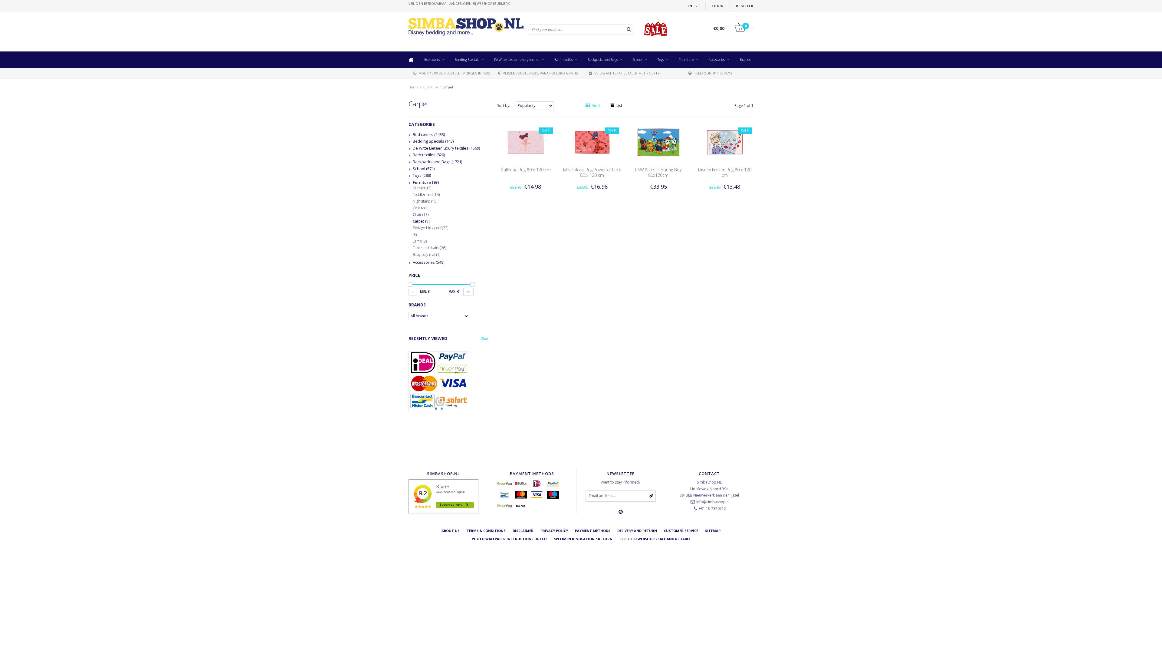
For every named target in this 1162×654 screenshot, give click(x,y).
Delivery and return (637, 530)
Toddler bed (426, 194)
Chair (420, 214)
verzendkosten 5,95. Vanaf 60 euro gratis (540, 73)
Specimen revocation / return (583, 539)
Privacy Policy (554, 530)
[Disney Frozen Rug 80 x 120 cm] (725, 141)
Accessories (717, 59)
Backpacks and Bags (603, 59)
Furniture (686, 59)
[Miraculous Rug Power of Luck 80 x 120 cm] (592, 141)
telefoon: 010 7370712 (713, 73)
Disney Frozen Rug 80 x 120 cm (724, 172)
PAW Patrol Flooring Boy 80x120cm (658, 172)
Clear (484, 338)
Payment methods (592, 530)
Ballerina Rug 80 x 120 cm (526, 170)
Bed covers (432, 59)
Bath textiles (563, 59)
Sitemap (713, 530)
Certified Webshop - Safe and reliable (655, 539)
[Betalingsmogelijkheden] (448, 382)
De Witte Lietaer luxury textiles (516, 59)
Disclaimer (523, 530)
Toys (661, 59)
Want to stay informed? (620, 482)
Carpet (447, 87)
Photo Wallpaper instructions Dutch (509, 539)
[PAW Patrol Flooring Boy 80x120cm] (658, 141)
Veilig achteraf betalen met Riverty (627, 73)
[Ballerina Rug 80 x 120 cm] (525, 141)
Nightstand (425, 201)
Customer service (681, 530)
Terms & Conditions (486, 530)
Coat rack (420, 208)
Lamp (420, 241)
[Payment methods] (504, 483)
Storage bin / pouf (430, 228)
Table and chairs (429, 248)
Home (414, 87)
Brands (745, 59)
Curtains (422, 188)
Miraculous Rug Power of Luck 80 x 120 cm (592, 172)
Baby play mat (426, 254)
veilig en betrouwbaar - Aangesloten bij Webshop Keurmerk (459, 4)
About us (450, 530)
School (637, 59)
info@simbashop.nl (713, 501)
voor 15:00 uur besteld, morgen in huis (454, 73)
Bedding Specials (467, 59)
